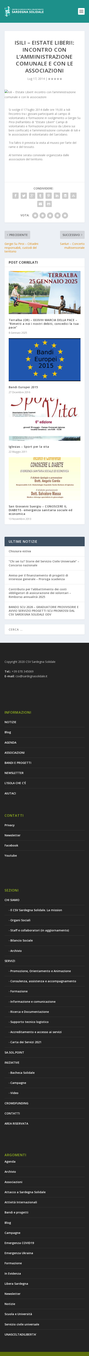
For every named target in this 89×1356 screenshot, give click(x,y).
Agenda (10, 1161)
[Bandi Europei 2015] (45, 359)
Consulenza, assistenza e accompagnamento (43, 981)
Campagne (18, 1083)
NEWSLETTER (14, 773)
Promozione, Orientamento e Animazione (40, 971)
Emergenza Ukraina (19, 1253)
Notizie (10, 1304)
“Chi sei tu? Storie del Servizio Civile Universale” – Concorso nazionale (44, 563)
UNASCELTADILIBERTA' (20, 1334)
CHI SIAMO (12, 900)
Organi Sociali (20, 920)
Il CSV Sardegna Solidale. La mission (36, 910)
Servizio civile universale (22, 1324)
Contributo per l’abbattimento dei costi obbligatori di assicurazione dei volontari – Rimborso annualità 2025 (40, 593)
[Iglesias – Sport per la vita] (45, 419)
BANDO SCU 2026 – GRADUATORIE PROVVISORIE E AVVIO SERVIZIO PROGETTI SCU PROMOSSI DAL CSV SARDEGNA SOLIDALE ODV (44, 610)
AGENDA (10, 742)
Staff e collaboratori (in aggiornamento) (39, 930)
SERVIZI (10, 961)
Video (14, 1093)
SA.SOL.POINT (14, 1052)
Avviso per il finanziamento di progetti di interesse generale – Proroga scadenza (38, 577)
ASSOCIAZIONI (15, 753)
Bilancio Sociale (21, 940)
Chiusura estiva (20, 551)
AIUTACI (10, 793)
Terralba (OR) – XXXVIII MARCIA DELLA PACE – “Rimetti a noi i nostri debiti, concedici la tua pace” (44, 323)
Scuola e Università (18, 1314)
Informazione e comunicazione (32, 1002)
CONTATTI (12, 1113)
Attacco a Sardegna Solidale (25, 1192)
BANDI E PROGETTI (18, 763)
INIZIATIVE (12, 1062)
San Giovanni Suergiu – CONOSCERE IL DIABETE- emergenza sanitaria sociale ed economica (40, 510)
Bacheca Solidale (22, 1073)
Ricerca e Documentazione (29, 1012)
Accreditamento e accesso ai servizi (36, 1032)
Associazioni (13, 1182)
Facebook (11, 845)
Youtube (11, 855)
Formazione (19, 991)
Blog (8, 732)
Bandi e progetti (16, 1212)
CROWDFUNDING (16, 1103)
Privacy (10, 825)
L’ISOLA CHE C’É (15, 783)
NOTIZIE (10, 722)
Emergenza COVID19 (19, 1243)
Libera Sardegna (16, 1284)
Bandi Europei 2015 (23, 387)
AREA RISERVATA (16, 1123)
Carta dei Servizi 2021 (25, 1042)
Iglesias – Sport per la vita (29, 447)
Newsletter (12, 835)
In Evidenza (13, 1273)
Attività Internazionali (21, 1202)
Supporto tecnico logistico (29, 1022)
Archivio (16, 951)
